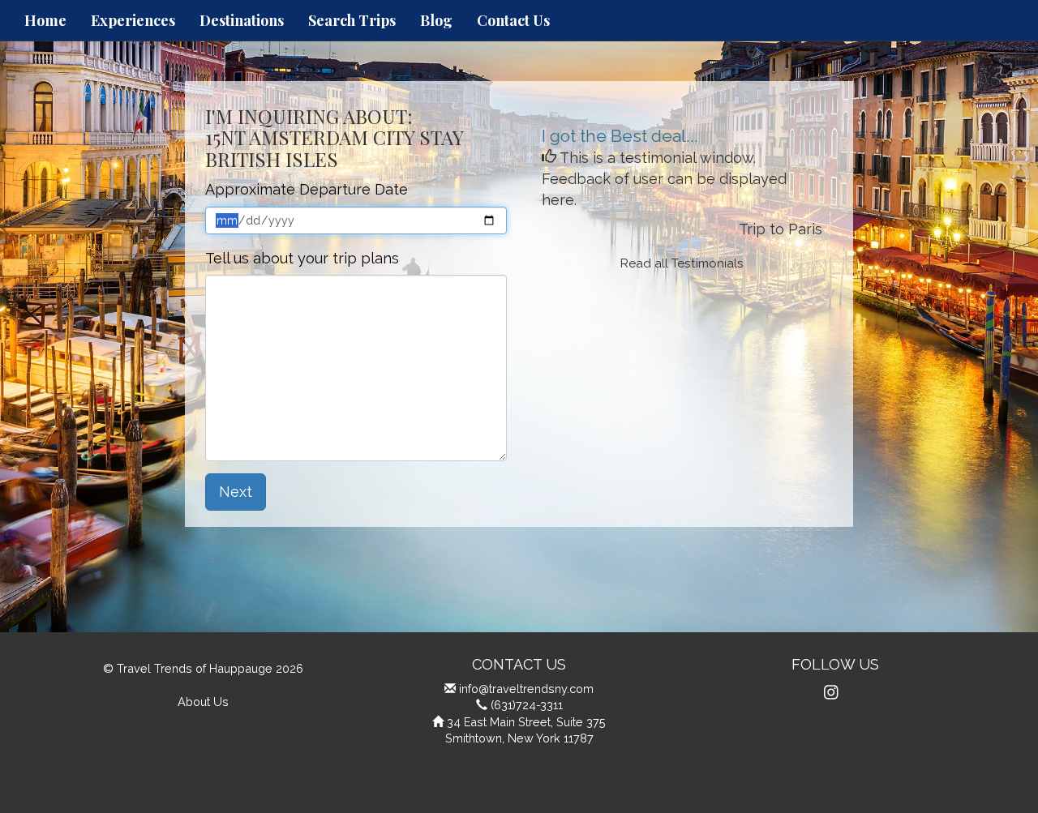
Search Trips (352, 20)
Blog (436, 20)
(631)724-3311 (527, 705)
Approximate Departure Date (306, 189)
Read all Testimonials (682, 263)
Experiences (133, 20)
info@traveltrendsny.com (526, 688)
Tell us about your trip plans (302, 258)
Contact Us (513, 20)
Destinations (241, 20)
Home (45, 20)
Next (235, 491)
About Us (203, 701)
